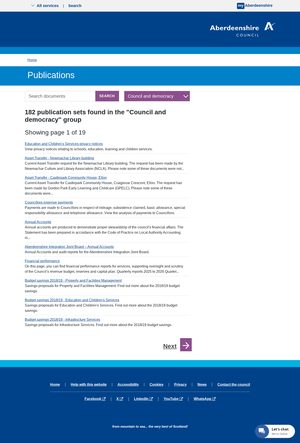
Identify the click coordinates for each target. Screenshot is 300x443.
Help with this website (89, 384)
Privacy (180, 384)
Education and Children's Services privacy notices (64, 144)
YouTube (175, 399)
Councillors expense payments (49, 202)
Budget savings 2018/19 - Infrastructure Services (62, 319)
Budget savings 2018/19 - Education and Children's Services (72, 300)
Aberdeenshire (255, 5)
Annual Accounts (38, 222)
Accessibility (128, 384)
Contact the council (233, 384)
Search (74, 6)
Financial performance (42, 261)
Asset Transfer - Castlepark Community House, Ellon (66, 177)
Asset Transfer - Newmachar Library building (59, 158)
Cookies (156, 384)
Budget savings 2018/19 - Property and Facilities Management (73, 280)
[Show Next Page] (186, 344)
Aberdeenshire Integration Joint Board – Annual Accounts (69, 247)
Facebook (98, 399)
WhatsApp (204, 399)
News (202, 384)
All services (48, 6)
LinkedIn (146, 399)
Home (32, 60)
